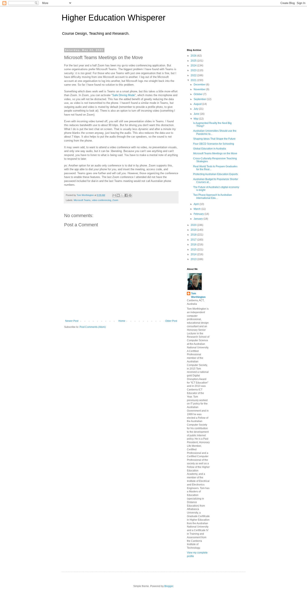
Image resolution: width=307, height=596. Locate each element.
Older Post (171, 320)
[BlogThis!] (118, 195)
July (196, 108)
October (198, 94)
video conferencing (101, 200)
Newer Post (71, 320)
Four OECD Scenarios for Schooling (213, 143)
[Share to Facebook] (126, 195)
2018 (194, 234)
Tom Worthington (198, 295)
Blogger (168, 586)
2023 (194, 70)
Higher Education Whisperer (113, 17)
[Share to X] (122, 195)
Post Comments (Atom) (93, 327)
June (197, 113)
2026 (194, 55)
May (196, 118)
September (200, 99)
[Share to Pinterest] (130, 195)
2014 (194, 254)
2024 (194, 65)
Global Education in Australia (209, 148)
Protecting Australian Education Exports (215, 174)
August (198, 104)
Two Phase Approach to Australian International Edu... (212, 196)
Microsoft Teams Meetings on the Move (215, 153)
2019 (194, 229)
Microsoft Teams (82, 200)
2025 (194, 60)
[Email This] (114, 195)
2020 (194, 225)
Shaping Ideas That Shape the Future (214, 138)
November (200, 89)
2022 (194, 75)
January (198, 218)
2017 (194, 239)
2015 (194, 249)
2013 (194, 259)
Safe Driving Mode (123, 95)
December (200, 84)
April (196, 204)
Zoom (115, 200)
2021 (194, 80)
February (199, 213)
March (197, 208)
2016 (194, 244)
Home (121, 320)
